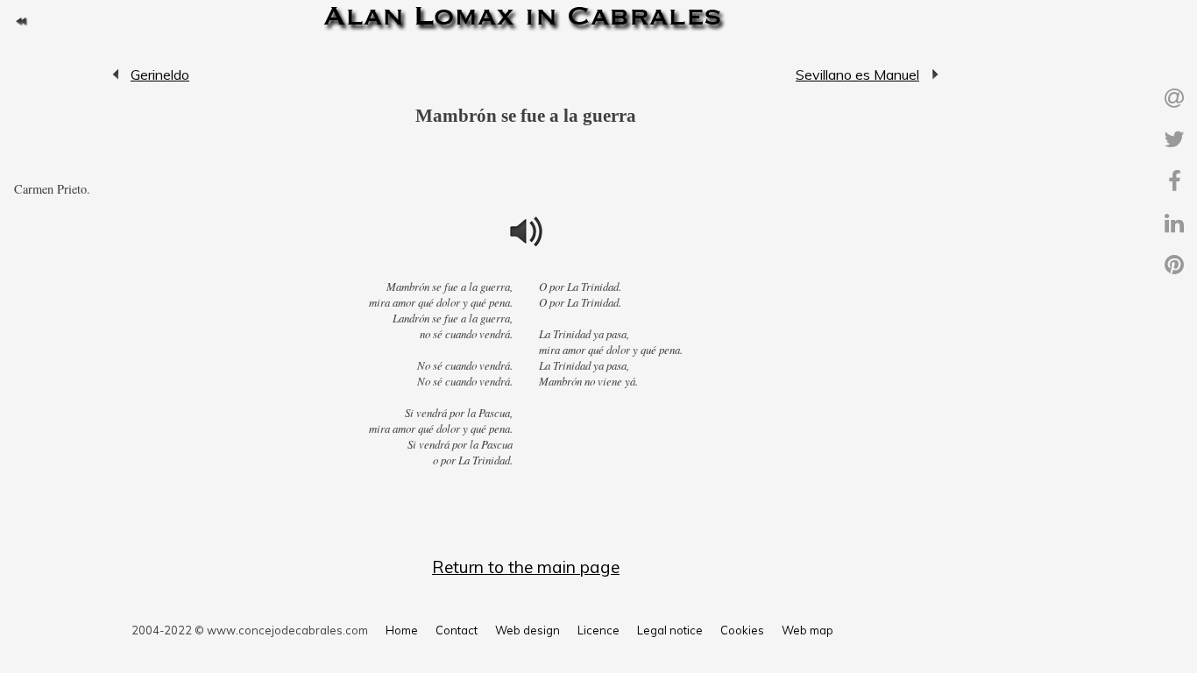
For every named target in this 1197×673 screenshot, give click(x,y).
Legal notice (670, 630)
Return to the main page (526, 566)
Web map (807, 630)
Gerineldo (117, 74)
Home (402, 630)
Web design (527, 630)
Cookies (742, 630)
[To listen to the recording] (526, 231)
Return (21, 21)
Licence (598, 630)
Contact (457, 630)
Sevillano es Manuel (857, 74)
